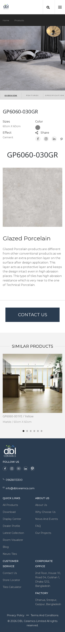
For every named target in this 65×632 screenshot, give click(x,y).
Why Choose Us (45, 512)
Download (9, 512)
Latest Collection (13, 533)
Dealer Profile (11, 526)
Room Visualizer (13, 540)
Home (6, 20)
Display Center (12, 519)
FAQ (38, 526)
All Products (10, 505)
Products (19, 20)
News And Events (46, 519)
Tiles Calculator (12, 587)
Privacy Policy (15, 615)
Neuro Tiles (10, 554)
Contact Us (32, 314)
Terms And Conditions (44, 615)
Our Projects (43, 533)
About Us (41, 505)
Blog (6, 547)
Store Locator (11, 580)
